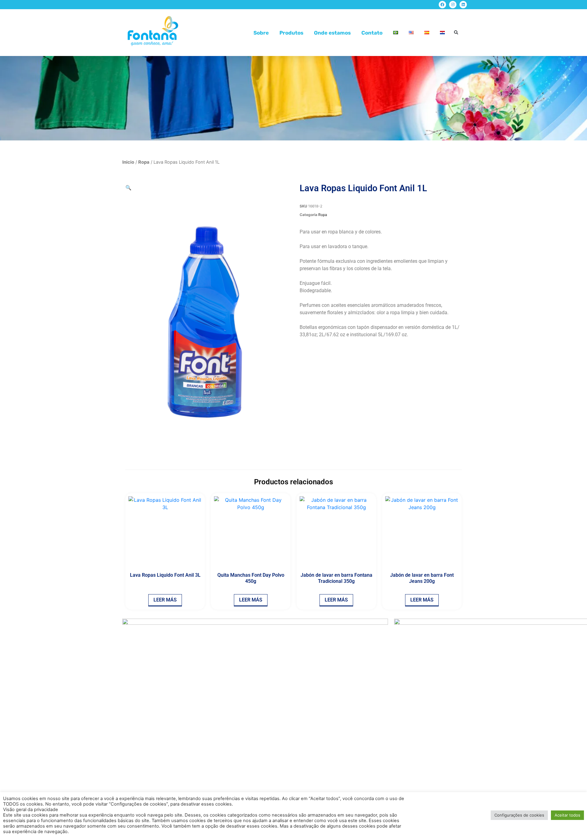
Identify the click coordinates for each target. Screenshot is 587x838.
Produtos (291, 33)
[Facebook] (442, 4)
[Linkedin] (463, 4)
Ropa (144, 162)
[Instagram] (452, 4)
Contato (371, 33)
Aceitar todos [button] (567, 815)
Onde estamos (332, 33)
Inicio (128, 162)
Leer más (165, 600)
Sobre (261, 33)
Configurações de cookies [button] (519, 815)
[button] (456, 33)
